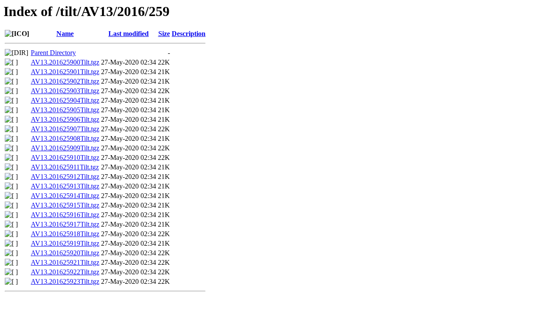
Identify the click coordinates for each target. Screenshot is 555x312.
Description (189, 33)
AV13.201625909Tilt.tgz (65, 148)
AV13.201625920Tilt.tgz (65, 253)
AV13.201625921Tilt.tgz (65, 262)
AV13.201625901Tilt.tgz (65, 71)
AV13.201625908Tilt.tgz (65, 138)
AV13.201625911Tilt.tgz (65, 167)
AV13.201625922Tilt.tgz (65, 272)
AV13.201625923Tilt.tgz (65, 281)
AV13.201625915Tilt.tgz (65, 205)
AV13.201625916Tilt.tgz (65, 214)
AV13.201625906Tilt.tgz (65, 119)
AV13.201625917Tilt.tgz (65, 224)
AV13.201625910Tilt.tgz (65, 157)
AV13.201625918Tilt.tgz (65, 233)
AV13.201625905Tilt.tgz (65, 110)
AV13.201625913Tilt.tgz (65, 186)
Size (164, 33)
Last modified (128, 33)
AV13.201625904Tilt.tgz (65, 100)
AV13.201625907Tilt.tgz (65, 129)
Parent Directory (53, 52)
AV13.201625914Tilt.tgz (65, 195)
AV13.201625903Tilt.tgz (65, 90)
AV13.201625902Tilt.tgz (65, 81)
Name (65, 33)
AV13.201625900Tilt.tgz (65, 62)
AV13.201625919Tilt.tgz (65, 243)
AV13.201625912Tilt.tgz (65, 176)
